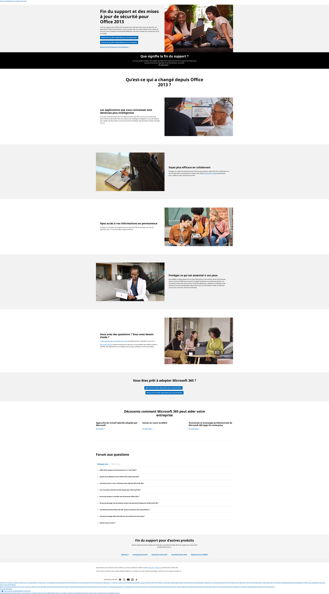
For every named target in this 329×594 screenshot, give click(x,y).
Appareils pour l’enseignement (214, 583)
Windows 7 (125, 555)
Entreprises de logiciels (194, 587)
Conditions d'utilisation (74, 593)
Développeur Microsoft (83, 587)
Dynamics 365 (29, 587)
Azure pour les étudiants (8, 585)
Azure (22, 587)
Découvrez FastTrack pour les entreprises (114, 47)
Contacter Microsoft (38, 593)
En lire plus (99, 429)
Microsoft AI (4, 587)
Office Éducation (268, 583)
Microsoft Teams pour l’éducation (235, 583)
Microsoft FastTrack (106, 345)
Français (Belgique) (6, 589)
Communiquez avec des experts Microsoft (113, 341)
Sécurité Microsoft (14, 587)
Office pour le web (211, 173)
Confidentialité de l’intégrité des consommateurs (16, 593)
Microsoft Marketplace (162, 587)
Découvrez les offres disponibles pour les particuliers (119, 37)
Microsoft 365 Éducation (254, 583)
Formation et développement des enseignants (289, 583)
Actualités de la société (238, 587)
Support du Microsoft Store (149, 583)
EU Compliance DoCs (113, 593)
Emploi (214, 587)
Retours (161, 583)
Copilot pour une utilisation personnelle (51, 583)
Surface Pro (4, 583)
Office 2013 (151, 567)
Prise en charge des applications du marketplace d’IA (119, 587)
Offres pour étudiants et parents (314, 583)
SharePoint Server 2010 (159, 555)
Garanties (187, 583)
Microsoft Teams (63, 587)
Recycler (181, 583)
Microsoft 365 (68, 583)
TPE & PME (72, 587)
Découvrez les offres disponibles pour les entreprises (119, 42)
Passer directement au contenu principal (13, 1)
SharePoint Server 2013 (179, 555)
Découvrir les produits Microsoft (84, 583)
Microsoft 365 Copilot (50, 587)
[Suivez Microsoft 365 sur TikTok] (136, 579)
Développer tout (102, 464)
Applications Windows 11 (103, 583)
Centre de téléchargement (131, 583)
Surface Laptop (13, 583)
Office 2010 (158, 567)
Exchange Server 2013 (140, 555)
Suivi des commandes (171, 583)
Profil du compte (117, 583)
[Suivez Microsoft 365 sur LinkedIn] (120, 579)
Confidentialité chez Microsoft (256, 587)
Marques (85, 593)
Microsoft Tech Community (146, 587)
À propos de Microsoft (223, 587)
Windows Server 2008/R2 (199, 555)
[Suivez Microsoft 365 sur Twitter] (124, 579)
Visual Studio (207, 587)
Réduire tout (115, 464)
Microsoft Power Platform (178, 587)
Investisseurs (270, 587)
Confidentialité (50, 593)
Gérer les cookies (61, 593)
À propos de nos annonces (97, 593)
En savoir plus (163, 65)
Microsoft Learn (97, 587)
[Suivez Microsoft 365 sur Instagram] (132, 579)
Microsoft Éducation (197, 583)
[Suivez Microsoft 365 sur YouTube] (128, 579)
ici (170, 547)
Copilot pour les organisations (28, 583)
